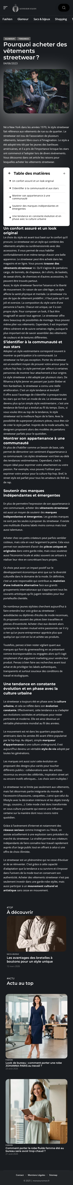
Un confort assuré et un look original (33, 181)
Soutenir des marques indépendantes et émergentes (35, 207)
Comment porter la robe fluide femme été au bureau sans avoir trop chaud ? (35, 1149)
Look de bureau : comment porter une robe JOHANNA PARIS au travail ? (34, 1064)
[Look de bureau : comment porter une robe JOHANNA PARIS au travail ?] (36, 1026)
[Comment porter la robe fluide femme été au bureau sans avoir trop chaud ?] (36, 1111)
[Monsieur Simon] (24, 7)
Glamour (10, 39)
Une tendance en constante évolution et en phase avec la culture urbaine (36, 217)
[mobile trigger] (6, 7)
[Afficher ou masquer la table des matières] (58, 173)
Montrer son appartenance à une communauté (31, 197)
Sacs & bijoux (13, 954)
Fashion (9, 1060)
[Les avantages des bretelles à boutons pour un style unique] (36, 934)
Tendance (24, 39)
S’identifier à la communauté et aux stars (35, 188)
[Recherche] (63, 7)
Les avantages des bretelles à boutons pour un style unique (30, 959)
